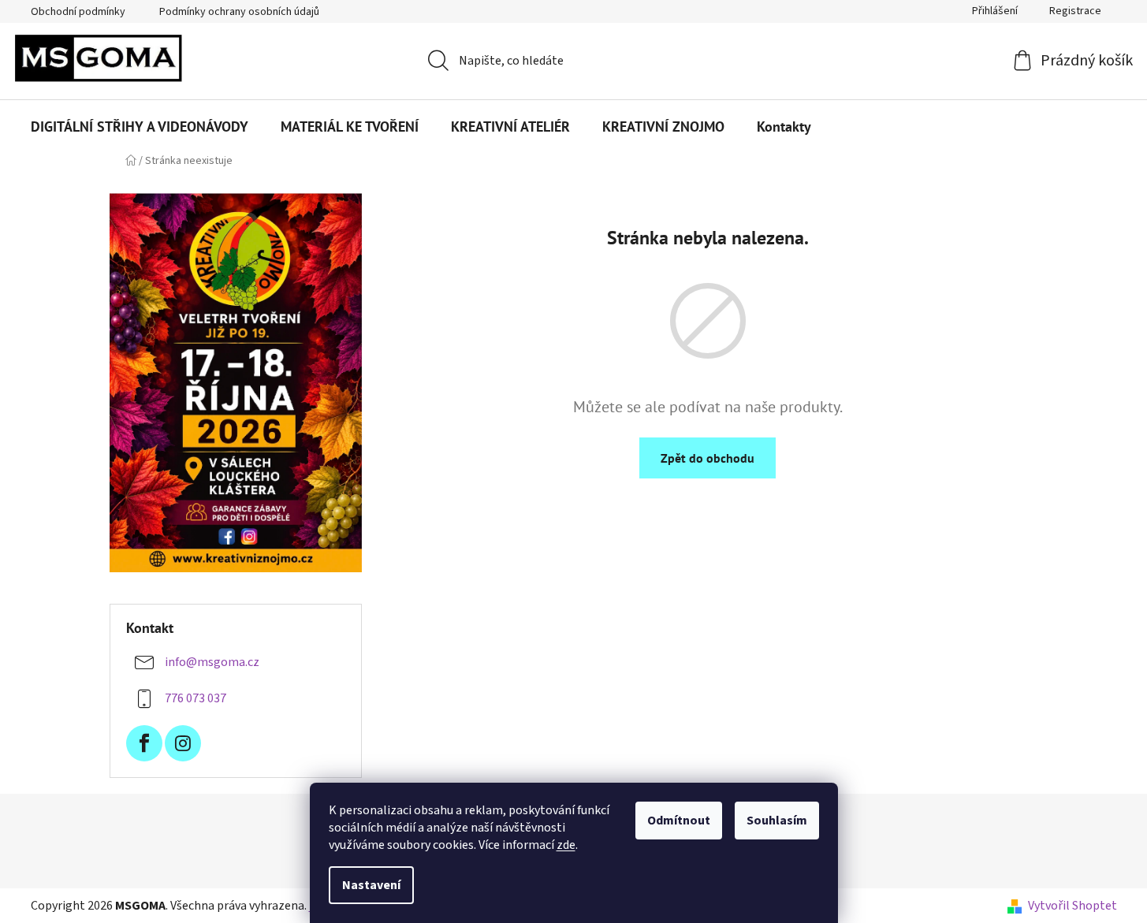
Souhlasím (777, 820)
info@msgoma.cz (212, 662)
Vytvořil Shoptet (1072, 905)
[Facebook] (144, 743)
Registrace (1075, 11)
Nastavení (371, 885)
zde (566, 845)
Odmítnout (678, 820)
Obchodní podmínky (78, 12)
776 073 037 (195, 698)
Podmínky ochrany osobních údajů (239, 12)
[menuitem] (139, 127)
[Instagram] (183, 743)
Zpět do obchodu (707, 458)
